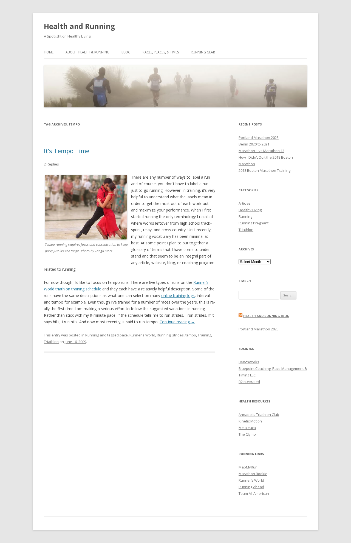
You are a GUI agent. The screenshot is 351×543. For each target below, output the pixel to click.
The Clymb (247, 434)
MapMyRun (248, 467)
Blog (126, 52)
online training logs (178, 295)
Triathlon (51, 341)
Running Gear (203, 52)
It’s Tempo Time (66, 151)
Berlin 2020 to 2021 (254, 144)
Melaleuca (247, 427)
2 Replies (51, 164)
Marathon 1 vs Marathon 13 (261, 150)
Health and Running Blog (266, 316)
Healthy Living (250, 209)
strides (178, 335)
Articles (245, 203)
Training (204, 335)
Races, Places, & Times (161, 52)
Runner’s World (251, 480)
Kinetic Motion (250, 421)
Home (48, 52)
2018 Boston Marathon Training (264, 170)
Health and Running (79, 26)
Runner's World (142, 335)
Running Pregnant (253, 223)
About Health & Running (87, 52)
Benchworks (249, 361)
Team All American (254, 493)
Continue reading (177, 321)
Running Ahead (251, 486)
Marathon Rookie (253, 473)
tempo (190, 335)
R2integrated (249, 381)
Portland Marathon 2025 (259, 137)
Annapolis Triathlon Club (259, 414)
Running (92, 335)
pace (124, 335)
